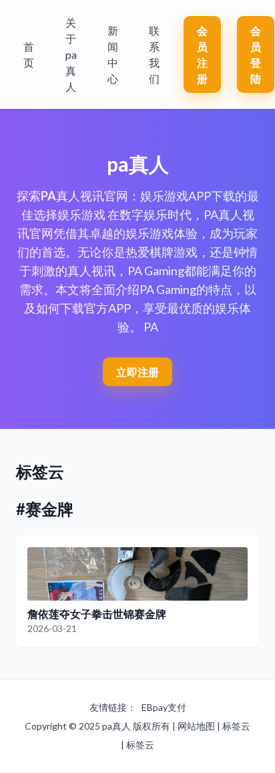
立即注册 (137, 371)
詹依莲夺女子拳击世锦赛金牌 (96, 613)
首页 (28, 54)
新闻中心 (112, 54)
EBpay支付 (164, 707)
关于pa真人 (71, 54)
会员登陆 (255, 54)
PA (48, 195)
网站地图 (196, 726)
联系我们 (154, 54)
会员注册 (202, 54)
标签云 (236, 726)
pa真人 (116, 726)
